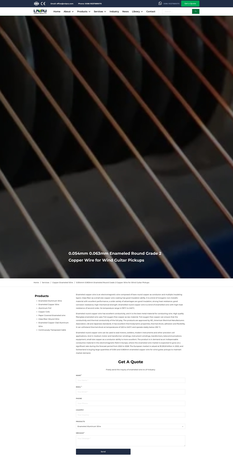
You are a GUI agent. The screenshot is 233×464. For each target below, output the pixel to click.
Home (56, 11)
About (67, 11)
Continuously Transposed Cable (52, 330)
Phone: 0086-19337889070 (90, 4)
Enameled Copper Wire (48, 304)
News (125, 11)
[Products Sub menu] (89, 11)
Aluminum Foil (44, 308)
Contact (150, 11)
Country (80, 410)
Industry (114, 11)
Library (136, 11)
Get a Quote (190, 3)
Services (98, 11)
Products (82, 11)
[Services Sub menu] (105, 11)
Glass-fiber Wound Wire (48, 319)
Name (78, 375)
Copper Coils (44, 312)
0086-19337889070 (171, 4)
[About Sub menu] (73, 11)
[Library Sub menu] (142, 11)
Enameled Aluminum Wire (50, 301)
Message (80, 433)
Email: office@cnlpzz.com (62, 4)
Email (78, 387)
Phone (79, 398)
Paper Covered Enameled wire (51, 315)
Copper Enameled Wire (62, 282)
